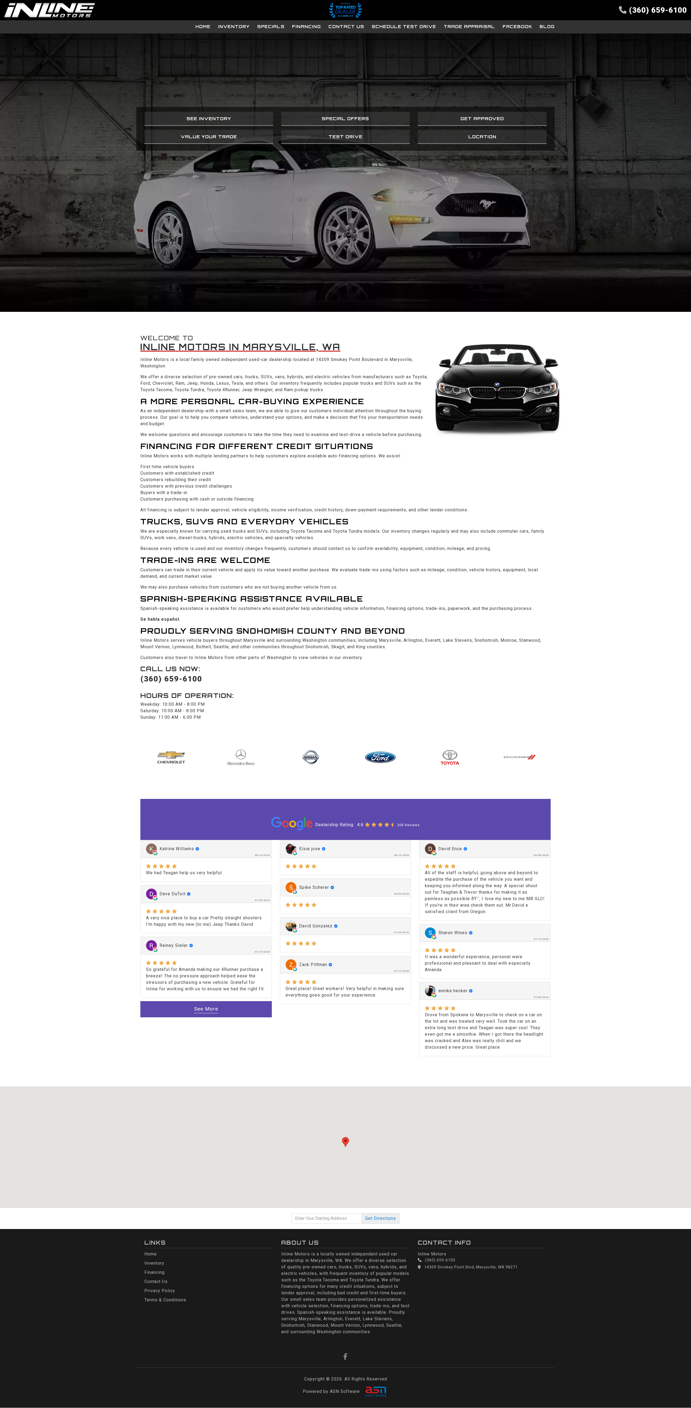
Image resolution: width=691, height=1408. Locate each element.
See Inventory (209, 118)
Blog (547, 26)
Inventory (234, 26)
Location (482, 136)
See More (206, 1009)
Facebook (517, 26)
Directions (380, 1218)
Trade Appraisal (469, 26)
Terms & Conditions (165, 1299)
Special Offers (345, 118)
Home (203, 26)
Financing (306, 26)
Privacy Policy (159, 1290)
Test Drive (345, 136)
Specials (270, 26)
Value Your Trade (209, 136)
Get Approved (482, 118)
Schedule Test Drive (404, 26)
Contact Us (346, 26)
